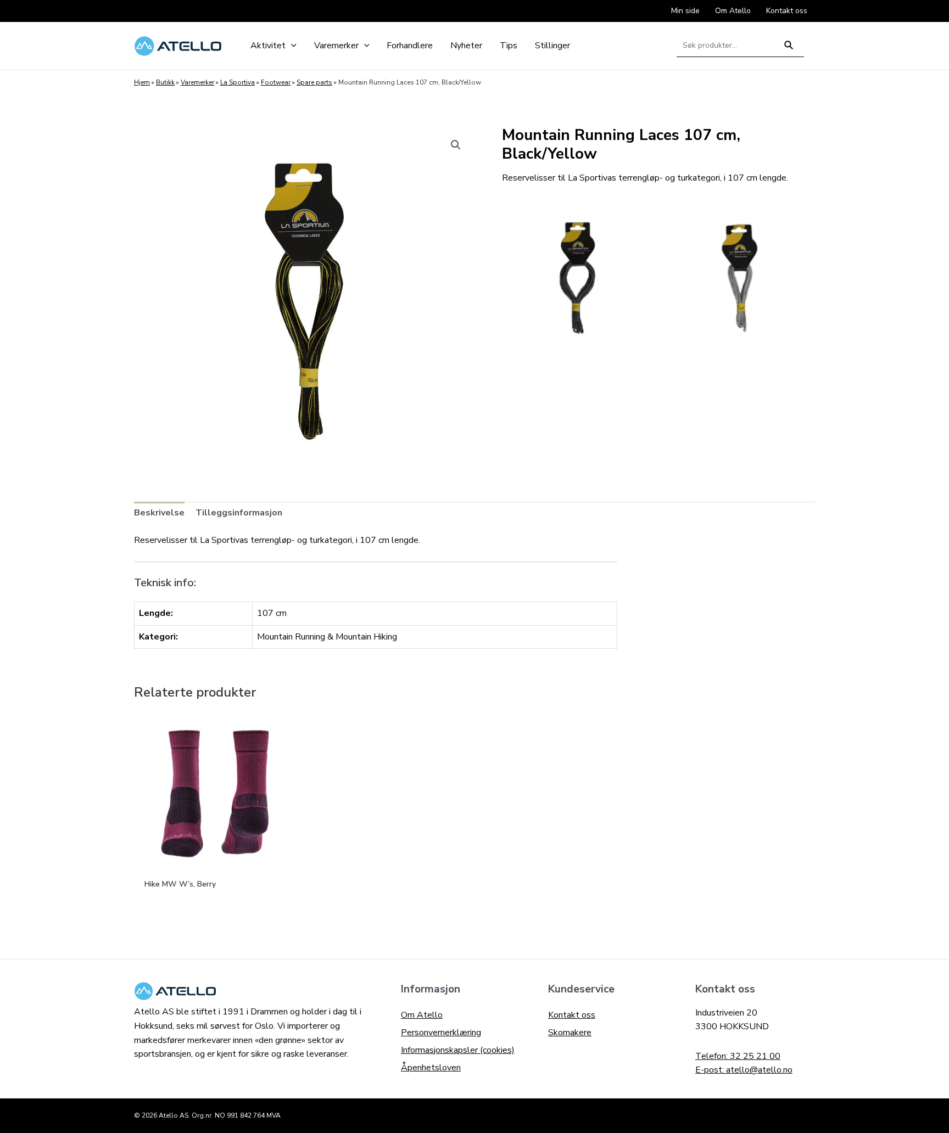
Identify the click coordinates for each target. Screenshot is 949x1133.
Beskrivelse (159, 513)
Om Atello (422, 1015)
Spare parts (314, 82)
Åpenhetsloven (431, 1068)
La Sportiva (237, 82)
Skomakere (569, 1033)
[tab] (159, 513)
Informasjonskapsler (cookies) (458, 1050)
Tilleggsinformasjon (239, 513)
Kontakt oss (571, 1015)
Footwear (276, 82)
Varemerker (197, 82)
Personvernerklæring (441, 1033)
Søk (789, 49)
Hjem (142, 82)
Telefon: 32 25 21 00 (737, 1056)
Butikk (165, 82)
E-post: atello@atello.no (743, 1070)
